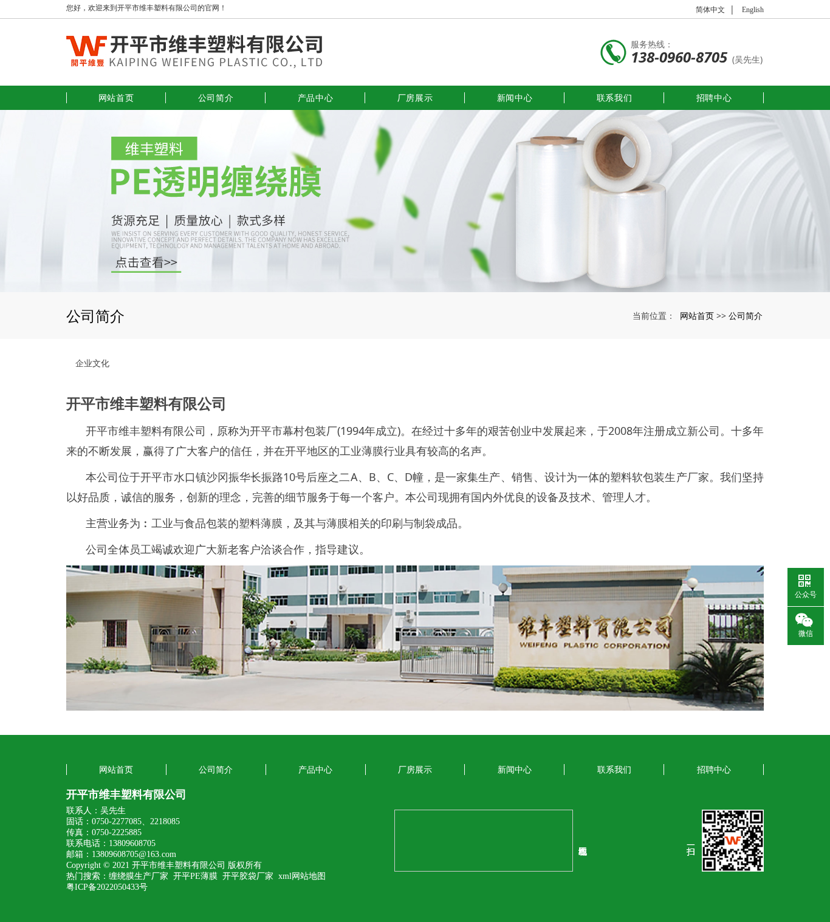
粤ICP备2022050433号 (107, 887)
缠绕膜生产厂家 (138, 876)
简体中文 (710, 9)
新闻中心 (515, 97)
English (753, 9)
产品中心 (316, 97)
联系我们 (615, 97)
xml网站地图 (302, 876)
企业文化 (92, 363)
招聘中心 (714, 97)
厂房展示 (415, 97)
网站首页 (116, 97)
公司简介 (216, 97)
